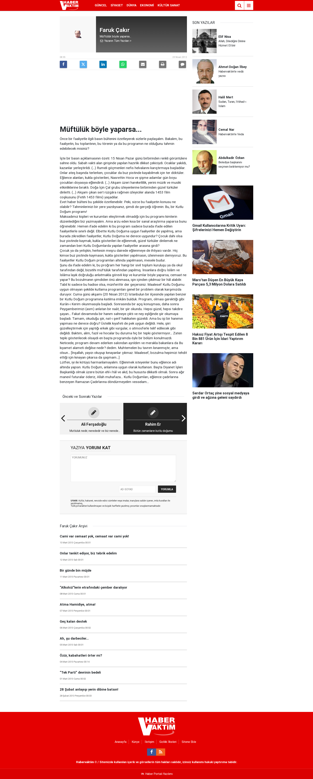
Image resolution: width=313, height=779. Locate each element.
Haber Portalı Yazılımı (159, 774)
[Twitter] (83, 64)
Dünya (131, 5)
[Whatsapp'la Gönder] (123, 64)
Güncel (101, 5)
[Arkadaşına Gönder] (142, 64)
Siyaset (116, 5)
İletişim (149, 742)
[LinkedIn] (103, 64)
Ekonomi (147, 5)
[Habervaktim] (69, 5)
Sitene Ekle (189, 742)
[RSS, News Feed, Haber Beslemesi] (160, 752)
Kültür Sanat (169, 5)
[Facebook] (63, 64)
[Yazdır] (162, 64)
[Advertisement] (123, 98)
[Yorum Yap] (182, 64)
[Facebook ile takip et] (151, 752)
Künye (135, 742)
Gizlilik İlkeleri (167, 742)
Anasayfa (120, 742)
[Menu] (248, 5)
